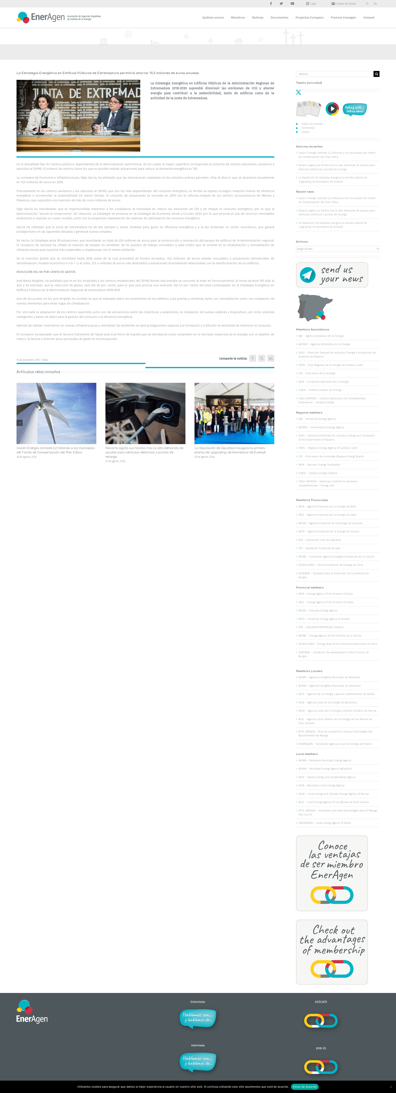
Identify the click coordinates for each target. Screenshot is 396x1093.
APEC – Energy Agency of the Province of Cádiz (325, 602)
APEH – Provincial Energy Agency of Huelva (324, 618)
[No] (391, 1087)
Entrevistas (308, 127)
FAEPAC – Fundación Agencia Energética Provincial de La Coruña (336, 556)
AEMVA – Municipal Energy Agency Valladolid (325, 768)
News (45, 359)
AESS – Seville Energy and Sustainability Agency (326, 777)
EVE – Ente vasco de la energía (316, 373)
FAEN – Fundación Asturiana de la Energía (323, 381)
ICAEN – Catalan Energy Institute (317, 473)
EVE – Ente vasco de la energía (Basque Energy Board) (331, 456)
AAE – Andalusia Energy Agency (317, 418)
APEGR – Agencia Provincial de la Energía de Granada (330, 523)
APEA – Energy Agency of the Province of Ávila (325, 593)
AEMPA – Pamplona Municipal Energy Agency (324, 760)
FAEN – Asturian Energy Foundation (319, 464)
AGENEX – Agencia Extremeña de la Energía (324, 344)
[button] (19, 423)
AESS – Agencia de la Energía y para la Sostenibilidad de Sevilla (336, 694)
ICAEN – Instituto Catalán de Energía (320, 389)
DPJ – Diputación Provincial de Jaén (319, 548)
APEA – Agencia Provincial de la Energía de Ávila (327, 506)
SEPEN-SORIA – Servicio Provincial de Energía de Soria (330, 564)
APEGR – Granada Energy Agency (317, 610)
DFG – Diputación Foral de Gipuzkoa (319, 539)
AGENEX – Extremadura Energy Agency (321, 427)
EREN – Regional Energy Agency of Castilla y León (327, 447)
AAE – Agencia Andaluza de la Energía (321, 335)
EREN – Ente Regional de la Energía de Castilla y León (330, 365)
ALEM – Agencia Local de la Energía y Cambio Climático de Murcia (337, 710)
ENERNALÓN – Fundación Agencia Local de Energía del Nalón (335, 743)
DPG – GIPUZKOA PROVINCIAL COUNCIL (321, 627)
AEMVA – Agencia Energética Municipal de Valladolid (329, 685)
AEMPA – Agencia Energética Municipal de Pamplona (329, 677)
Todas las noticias (312, 123)
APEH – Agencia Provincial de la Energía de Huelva (328, 531)
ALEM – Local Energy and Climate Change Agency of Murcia (333, 793)
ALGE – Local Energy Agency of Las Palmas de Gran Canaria (333, 802)
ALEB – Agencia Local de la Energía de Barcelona (327, 702)
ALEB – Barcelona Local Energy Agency (321, 785)
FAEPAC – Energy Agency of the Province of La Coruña (330, 635)
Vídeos (306, 131)
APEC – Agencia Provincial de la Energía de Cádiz (327, 514)
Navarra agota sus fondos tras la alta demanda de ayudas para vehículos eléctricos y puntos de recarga (144, 452)
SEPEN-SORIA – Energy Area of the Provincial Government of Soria (337, 643)
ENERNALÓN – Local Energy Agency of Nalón (324, 822)
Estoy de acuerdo (305, 1086)
